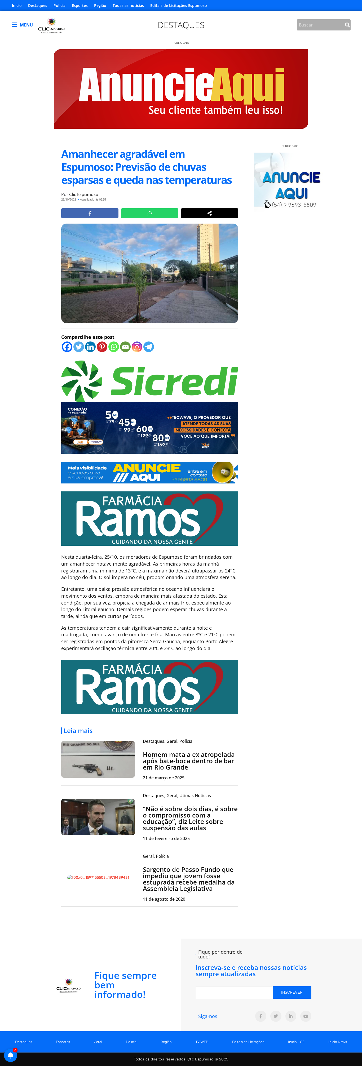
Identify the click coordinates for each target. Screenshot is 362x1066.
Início (17, 5)
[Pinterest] (102, 346)
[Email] (125, 346)
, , (167, 741)
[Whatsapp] (113, 346)
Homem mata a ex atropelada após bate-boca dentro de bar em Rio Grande (189, 760)
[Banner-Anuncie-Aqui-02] (149, 472)
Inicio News (337, 1042)
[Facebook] (67, 346)
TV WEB (202, 1042)
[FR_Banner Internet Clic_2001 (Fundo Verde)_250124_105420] (149, 518)
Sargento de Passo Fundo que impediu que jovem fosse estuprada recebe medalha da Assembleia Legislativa (189, 879)
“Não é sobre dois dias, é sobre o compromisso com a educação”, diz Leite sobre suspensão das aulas (190, 818)
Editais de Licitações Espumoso (178, 5)
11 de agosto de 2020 (164, 899)
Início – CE (296, 1042)
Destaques (37, 5)
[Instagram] (137, 346)
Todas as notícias (128, 5)
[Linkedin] (90, 346)
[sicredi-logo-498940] (149, 380)
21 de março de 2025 (163, 778)
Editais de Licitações (248, 1042)
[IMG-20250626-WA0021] (149, 427)
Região (100, 5)
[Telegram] (148, 346)
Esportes (80, 5)
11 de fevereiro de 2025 (166, 838)
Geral (98, 1042)
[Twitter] (78, 346)
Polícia (59, 5)
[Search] (347, 25)
